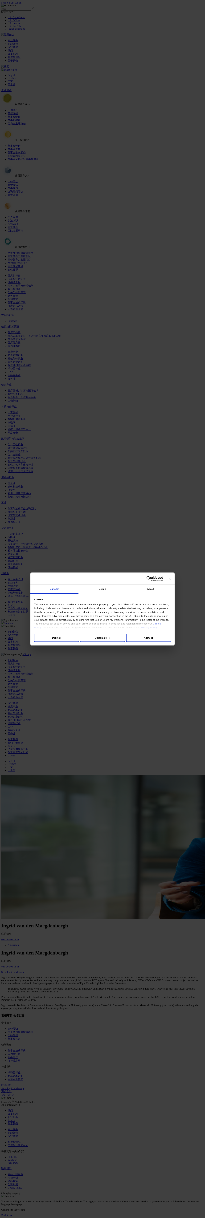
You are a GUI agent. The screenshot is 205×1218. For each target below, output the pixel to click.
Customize (101, 637)
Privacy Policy (148, 627)
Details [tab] (103, 589)
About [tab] (150, 589)
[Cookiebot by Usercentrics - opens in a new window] (149, 578)
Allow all (148, 637)
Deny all (56, 637)
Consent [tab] (54, 589)
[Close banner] (170, 578)
